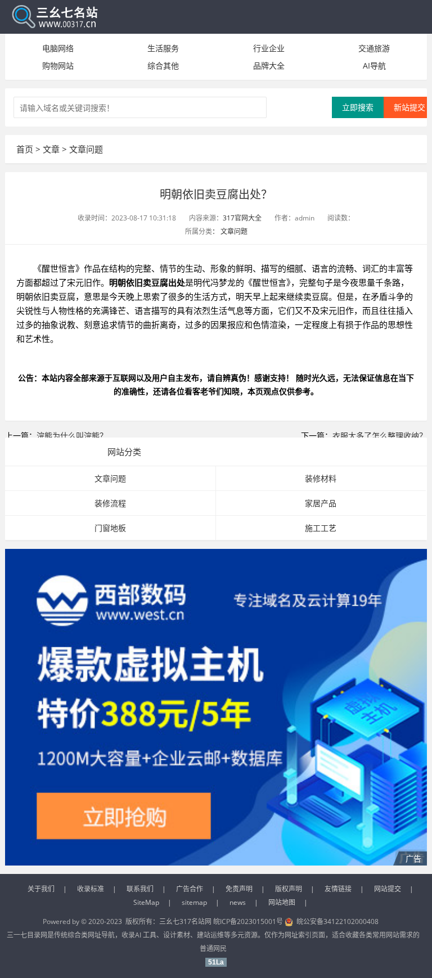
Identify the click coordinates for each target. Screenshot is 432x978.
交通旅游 (374, 48)
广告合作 (189, 889)
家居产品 (320, 503)
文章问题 (86, 149)
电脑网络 (58, 48)
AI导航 (374, 65)
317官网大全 (242, 218)
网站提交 (387, 889)
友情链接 (338, 889)
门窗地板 (110, 527)
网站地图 (281, 902)
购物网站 (58, 65)
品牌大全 (269, 65)
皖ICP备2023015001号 (248, 921)
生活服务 (163, 48)
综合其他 (163, 65)
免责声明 (239, 889)
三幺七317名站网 (186, 921)
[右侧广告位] (216, 707)
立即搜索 (358, 107)
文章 (51, 149)
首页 (24, 149)
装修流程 (110, 503)
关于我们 (41, 889)
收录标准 (90, 889)
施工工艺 (320, 527)
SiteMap (146, 902)
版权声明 (288, 889)
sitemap (194, 902)
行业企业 (269, 48)
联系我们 (140, 889)
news (238, 902)
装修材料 (320, 478)
